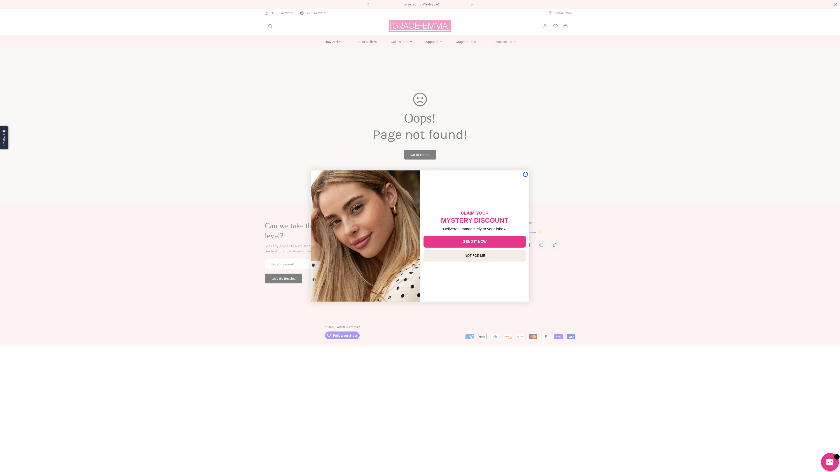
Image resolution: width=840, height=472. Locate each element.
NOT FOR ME (475, 255)
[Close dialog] (525, 174)
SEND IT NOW (474, 241)
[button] (4, 137)
